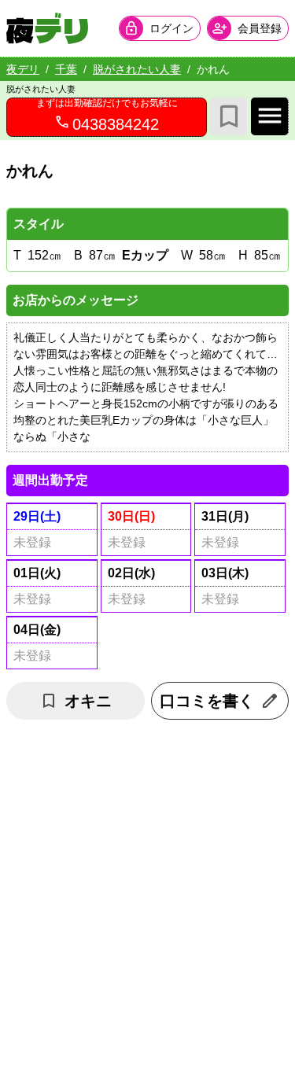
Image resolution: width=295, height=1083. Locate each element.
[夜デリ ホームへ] (47, 28)
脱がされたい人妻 (137, 69)
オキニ (88, 700)
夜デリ (22, 69)
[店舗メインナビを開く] (270, 116)
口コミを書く (207, 700)
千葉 (66, 69)
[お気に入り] (229, 116)
